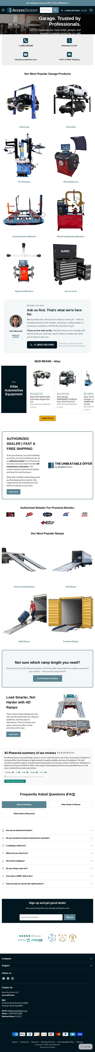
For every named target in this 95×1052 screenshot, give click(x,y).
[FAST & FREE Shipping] (69, 56)
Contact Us (24, 1042)
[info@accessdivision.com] (25, 56)
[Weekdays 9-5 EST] (69, 43)
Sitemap (80, 1042)
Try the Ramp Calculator (47, 678)
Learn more (13, 734)
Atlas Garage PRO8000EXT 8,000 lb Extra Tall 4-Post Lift (67, 399)
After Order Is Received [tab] (24, 813)
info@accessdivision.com (17, 1011)
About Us (34, 1042)
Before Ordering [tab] (24, 804)
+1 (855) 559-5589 (44, 344)
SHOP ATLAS (47, 418)
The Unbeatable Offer (65, 1042)
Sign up (69, 917)
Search (14, 1042)
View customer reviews (15, 781)
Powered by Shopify (47, 1047)
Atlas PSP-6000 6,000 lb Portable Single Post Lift (40, 399)
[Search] (55, 10)
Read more (13, 492)
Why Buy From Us (48, 1042)
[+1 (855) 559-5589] (25, 43)
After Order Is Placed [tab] (70, 804)
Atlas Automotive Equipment (40, 404)
